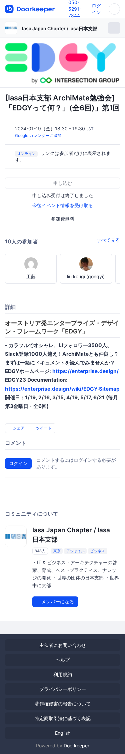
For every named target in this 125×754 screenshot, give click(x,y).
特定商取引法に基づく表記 (63, 718)
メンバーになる (57, 601)
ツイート (43, 428)
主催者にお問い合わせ (62, 645)
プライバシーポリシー (62, 689)
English (62, 733)
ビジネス (97, 551)
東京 (57, 551)
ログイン (18, 463)
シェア (18, 428)
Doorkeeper (76, 745)
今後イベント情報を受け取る (62, 205)
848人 (40, 551)
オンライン (26, 153)
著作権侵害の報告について (63, 703)
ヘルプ (63, 660)
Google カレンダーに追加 (38, 135)
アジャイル (75, 551)
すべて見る (108, 240)
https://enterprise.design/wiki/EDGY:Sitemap (62, 389)
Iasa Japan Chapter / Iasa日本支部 (59, 28)
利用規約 (62, 674)
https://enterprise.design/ (85, 371)
